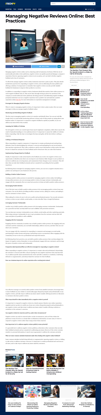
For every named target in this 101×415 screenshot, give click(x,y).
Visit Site (18, 100)
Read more (74, 85)
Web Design (28, 9)
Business (20, 9)
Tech (14, 9)
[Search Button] (93, 3)
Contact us (90, 9)
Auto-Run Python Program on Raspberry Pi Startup (86, 404)
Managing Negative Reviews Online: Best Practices (51, 404)
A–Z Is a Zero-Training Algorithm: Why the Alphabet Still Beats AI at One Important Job (86, 115)
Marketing (9, 9)
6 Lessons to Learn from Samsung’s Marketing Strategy (68, 404)
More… (40, 9)
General (9, 365)
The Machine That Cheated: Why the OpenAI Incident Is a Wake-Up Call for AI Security (81, 72)
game (14, 400)
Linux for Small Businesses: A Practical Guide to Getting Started (35, 370)
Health (35, 9)
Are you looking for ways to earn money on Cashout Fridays (14, 404)
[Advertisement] (35, 275)
